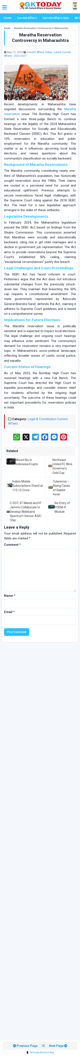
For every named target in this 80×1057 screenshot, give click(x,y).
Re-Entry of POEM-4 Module (62, 507)
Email (9, 612)
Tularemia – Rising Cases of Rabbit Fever (61, 488)
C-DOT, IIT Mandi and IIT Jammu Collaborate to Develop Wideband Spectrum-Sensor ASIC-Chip (26, 511)
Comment (12, 545)
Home (8, 17)
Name (9, 596)
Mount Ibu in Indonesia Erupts (27, 462)
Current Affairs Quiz (55, 17)
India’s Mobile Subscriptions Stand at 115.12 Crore (27, 486)
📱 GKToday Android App (40, 1052)
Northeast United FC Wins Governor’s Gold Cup (62, 466)
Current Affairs (27, 17)
